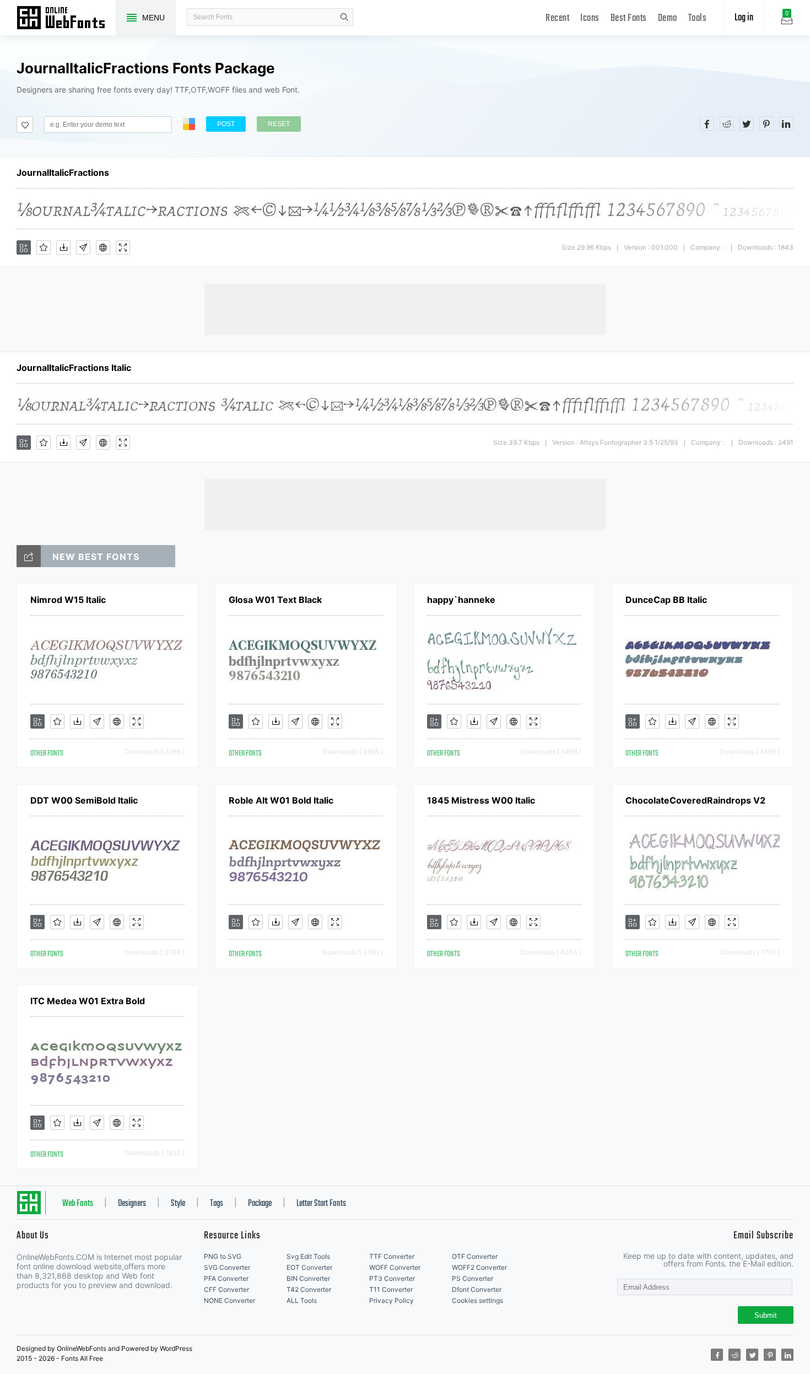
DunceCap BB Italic (666, 599)
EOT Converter (309, 1267)
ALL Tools (302, 1300)
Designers (132, 1204)
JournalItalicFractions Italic (74, 367)
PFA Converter (226, 1278)
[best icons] (29, 556)
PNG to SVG (222, 1256)
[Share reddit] (727, 123)
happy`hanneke (461, 599)
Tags (216, 1204)
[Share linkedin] (786, 123)
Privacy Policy (391, 1300)
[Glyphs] (83, 247)
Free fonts (66, 18)
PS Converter (472, 1278)
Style (178, 1204)
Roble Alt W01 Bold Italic (281, 800)
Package (260, 1204)
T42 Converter (309, 1289)
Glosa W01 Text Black (275, 599)
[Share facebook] (707, 123)
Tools (697, 18)
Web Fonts (77, 1204)
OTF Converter (475, 1256)
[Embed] (103, 247)
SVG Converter (227, 1267)
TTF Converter (391, 1256)
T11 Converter (391, 1289)
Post (226, 124)
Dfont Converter (476, 1289)
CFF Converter (226, 1289)
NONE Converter (229, 1300)
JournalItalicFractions (63, 172)
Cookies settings (477, 1300)
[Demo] (123, 247)
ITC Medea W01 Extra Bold (87, 1000)
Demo (667, 18)
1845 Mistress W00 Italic (481, 800)
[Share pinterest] (766, 123)
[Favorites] (43, 247)
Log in (744, 18)
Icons (590, 18)
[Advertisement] (405, 308)
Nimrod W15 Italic (68, 599)
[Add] (24, 247)
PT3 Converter (392, 1278)
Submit (765, 1315)
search (344, 17)
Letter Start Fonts (321, 1204)
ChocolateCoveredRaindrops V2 (695, 800)
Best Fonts (629, 18)
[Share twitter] (746, 123)
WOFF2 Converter (479, 1267)
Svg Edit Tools (308, 1256)
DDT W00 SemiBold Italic (84, 800)
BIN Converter (308, 1278)
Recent (557, 18)
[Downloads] (63, 247)
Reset (279, 124)
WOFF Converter (394, 1267)
